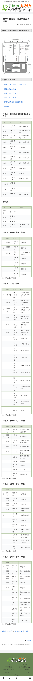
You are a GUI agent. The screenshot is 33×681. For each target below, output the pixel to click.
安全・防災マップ (8, 669)
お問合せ (16, 675)
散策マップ (8, 672)
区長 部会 (22, 84)
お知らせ (24, 664)
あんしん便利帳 (24, 669)
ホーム (9, 664)
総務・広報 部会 (10, 84)
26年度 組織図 (6, 631)
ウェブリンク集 (24, 672)
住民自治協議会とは (24, 667)
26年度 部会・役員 (22, 631)
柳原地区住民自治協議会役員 (13, 102)
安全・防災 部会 (10, 89)
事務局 (6, 106)
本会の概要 (8, 667)
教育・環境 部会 (10, 97)
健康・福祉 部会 (10, 93)
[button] (29, 401)
